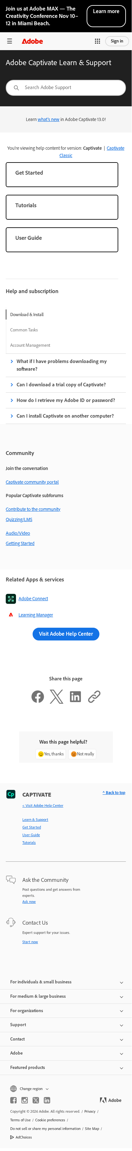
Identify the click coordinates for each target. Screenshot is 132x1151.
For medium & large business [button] (38, 996)
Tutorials (29, 842)
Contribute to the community (33, 509)
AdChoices (24, 1137)
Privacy (90, 1111)
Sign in (117, 41)
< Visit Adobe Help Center (42, 805)
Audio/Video (18, 533)
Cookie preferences (50, 1120)
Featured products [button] (27, 1067)
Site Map (92, 1128)
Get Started (31, 827)
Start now (30, 942)
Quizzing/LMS (19, 519)
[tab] (30, 314)
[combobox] (66, 88)
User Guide (31, 835)
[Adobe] (32, 41)
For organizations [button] (26, 1010)
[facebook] (13, 1100)
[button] (97, 41)
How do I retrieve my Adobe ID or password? (66, 400)
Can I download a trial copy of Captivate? (61, 385)
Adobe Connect (33, 599)
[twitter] (36, 1100)
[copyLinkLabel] (94, 702)
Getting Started (20, 543)
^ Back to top (114, 792)
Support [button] (18, 1024)
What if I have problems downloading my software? (62, 365)
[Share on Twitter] (57, 702)
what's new (48, 119)
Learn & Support (35, 819)
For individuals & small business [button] (41, 982)
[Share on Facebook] (38, 702)
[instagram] (24, 1100)
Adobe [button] (16, 1053)
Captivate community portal (32, 482)
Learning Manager (36, 615)
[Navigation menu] (9, 41)
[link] (62, 174)
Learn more (106, 11)
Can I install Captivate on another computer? (65, 416)
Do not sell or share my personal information (45, 1128)
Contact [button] (17, 1039)
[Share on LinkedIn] (75, 702)
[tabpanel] (66, 388)
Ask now (29, 901)
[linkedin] (47, 1100)
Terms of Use (20, 1120)
